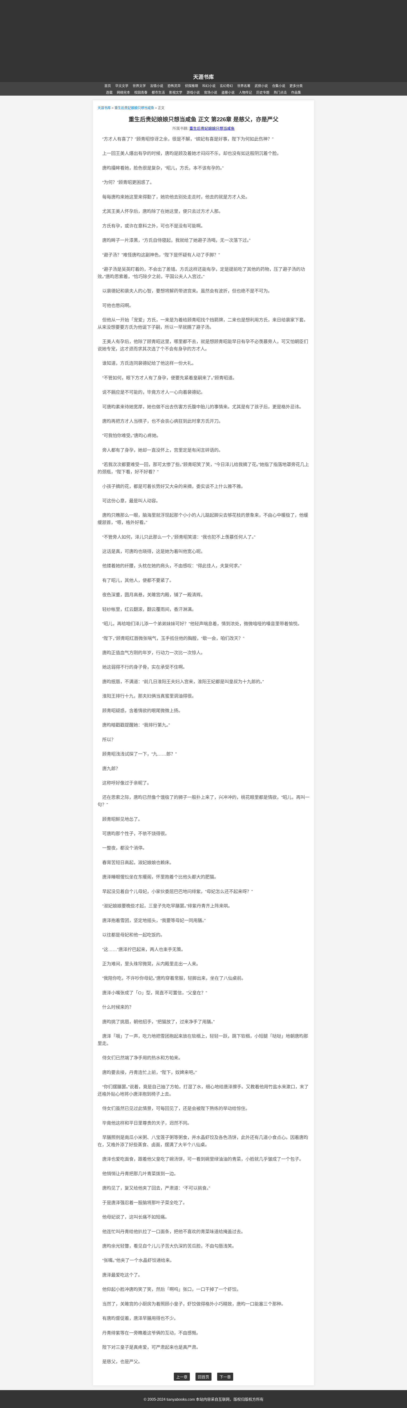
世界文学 (139, 86)
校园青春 (140, 92)
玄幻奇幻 (226, 86)
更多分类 (296, 86)
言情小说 (156, 86)
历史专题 (262, 92)
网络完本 (123, 92)
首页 (107, 86)
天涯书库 (104, 108)
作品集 (296, 92)
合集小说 (278, 86)
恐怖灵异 (174, 86)
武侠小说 (261, 86)
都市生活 (158, 92)
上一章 (181, 1377)
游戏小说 (193, 92)
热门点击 (280, 92)
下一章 (225, 1377)
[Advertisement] (203, 37)
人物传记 (245, 92)
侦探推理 (191, 86)
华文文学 (121, 86)
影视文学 (175, 92)
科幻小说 (209, 86)
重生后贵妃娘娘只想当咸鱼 (134, 108)
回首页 (203, 1377)
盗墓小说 (228, 92)
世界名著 (243, 86)
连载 (109, 92)
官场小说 (210, 92)
